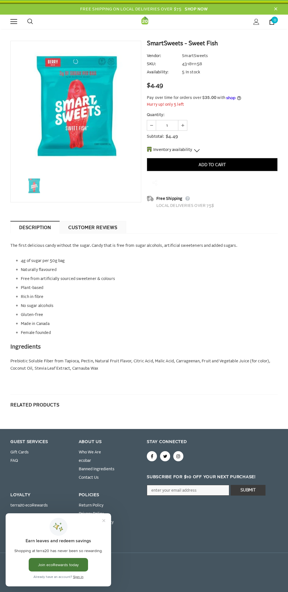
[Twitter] (165, 456)
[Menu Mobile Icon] (13, 21)
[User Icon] (256, 22)
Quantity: (155, 115)
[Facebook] (152, 456)
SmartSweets (195, 56)
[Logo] (145, 21)
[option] (76, 106)
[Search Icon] (35, 21)
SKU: (151, 64)
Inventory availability (172, 150)
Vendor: (154, 56)
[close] (275, 9)
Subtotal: (155, 137)
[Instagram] (178, 456)
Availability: (157, 72)
